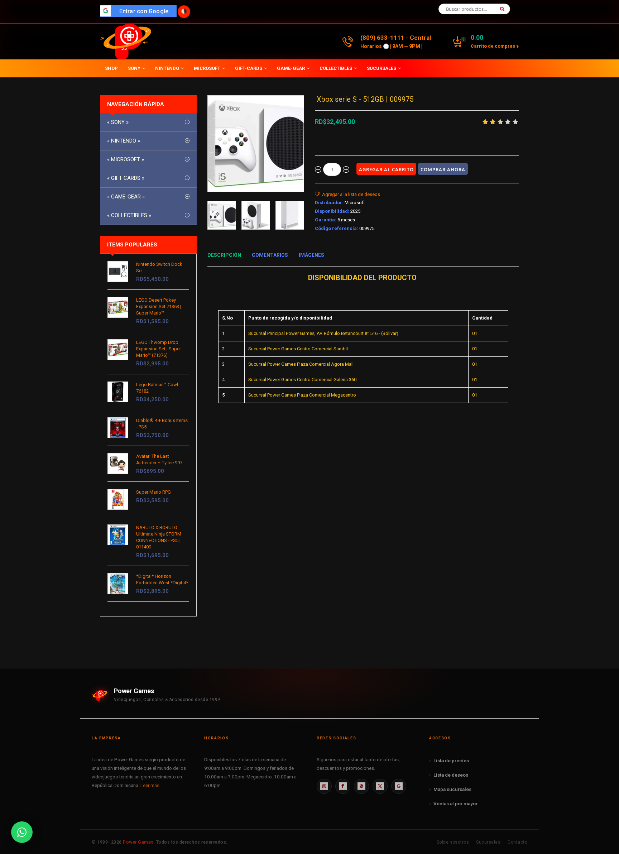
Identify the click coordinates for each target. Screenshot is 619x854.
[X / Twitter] (380, 786)
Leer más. (150, 785)
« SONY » (118, 122)
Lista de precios (451, 760)
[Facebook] (342, 786)
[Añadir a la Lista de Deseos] (347, 194)
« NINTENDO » (123, 141)
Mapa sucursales (452, 789)
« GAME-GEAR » (126, 196)
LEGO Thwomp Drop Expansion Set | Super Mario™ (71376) (158, 349)
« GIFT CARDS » (125, 178)
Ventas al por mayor (455, 803)
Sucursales (488, 842)
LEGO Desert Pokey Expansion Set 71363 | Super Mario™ (158, 306)
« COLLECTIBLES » (129, 215)
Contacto (517, 842)
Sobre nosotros (453, 842)
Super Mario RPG (153, 492)
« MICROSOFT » (125, 159)
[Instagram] (324, 786)
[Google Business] (398, 786)
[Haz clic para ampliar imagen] (255, 143)
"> (140, 11)
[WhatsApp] (361, 786)
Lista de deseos (450, 775)
